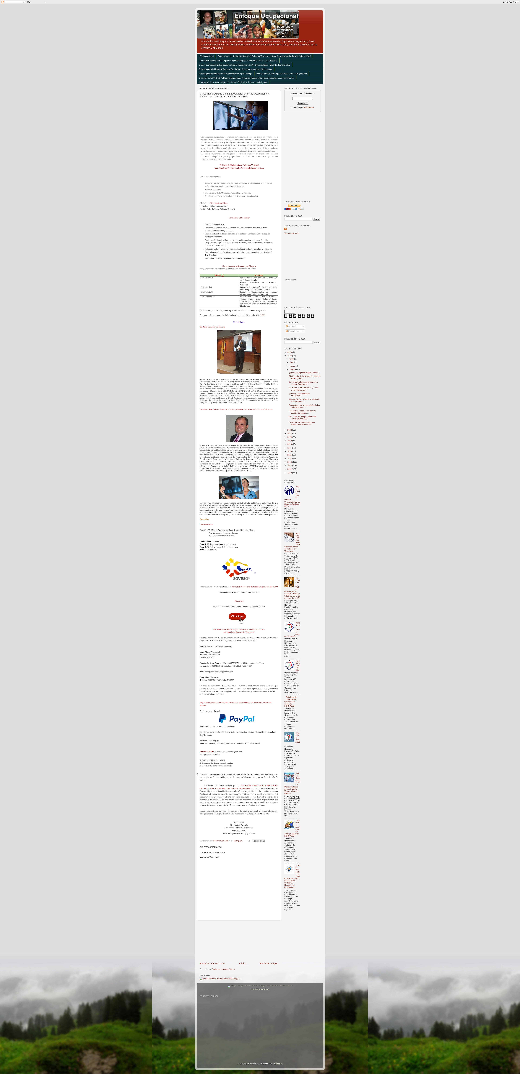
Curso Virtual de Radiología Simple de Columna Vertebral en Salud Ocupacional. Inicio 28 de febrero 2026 (264, 56)
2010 (289, 473)
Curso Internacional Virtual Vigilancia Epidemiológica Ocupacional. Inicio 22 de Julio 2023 (238, 60)
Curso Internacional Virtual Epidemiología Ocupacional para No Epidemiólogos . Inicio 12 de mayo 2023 (244, 65)
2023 (289, 356)
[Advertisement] (239, 941)
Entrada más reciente (212, 963)
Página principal (207, 56)
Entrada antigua (269, 963)
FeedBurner (309, 107)
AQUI (262, 315)
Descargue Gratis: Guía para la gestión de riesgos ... (302, 412)
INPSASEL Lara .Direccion (297, 665)
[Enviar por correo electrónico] (253, 841)
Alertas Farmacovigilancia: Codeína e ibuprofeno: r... (304, 400)
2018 (289, 444)
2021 (289, 433)
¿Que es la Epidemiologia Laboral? (304, 373)
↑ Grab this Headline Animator (260, 989)
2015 (289, 455)
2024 (289, 352)
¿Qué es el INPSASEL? (297, 738)
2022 (289, 430)
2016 (289, 451)
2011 (289, 469)
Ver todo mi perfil (291, 233)
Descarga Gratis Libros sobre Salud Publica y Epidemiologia (225, 73)
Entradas (292, 326)
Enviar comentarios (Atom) (223, 969)
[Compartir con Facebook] (261, 841)
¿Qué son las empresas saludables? (299, 395)
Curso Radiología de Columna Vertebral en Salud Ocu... (302, 423)
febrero (293, 370)
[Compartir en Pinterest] (264, 841)
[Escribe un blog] (256, 841)
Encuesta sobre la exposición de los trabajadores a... (304, 406)
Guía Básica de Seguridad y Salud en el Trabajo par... (303, 389)
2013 (289, 462)
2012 (289, 466)
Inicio (242, 963)
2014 (289, 459)
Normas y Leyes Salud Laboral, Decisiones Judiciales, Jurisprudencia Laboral (233, 82)
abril (292, 362)
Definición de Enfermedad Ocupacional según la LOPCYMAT (290, 701)
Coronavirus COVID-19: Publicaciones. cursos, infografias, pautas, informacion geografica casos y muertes (246, 78)
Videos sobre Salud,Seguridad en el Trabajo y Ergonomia (281, 73)
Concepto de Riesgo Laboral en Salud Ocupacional (302, 418)
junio (292, 359)
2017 (289, 448)
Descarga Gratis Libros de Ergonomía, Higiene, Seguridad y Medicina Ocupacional (235, 69)
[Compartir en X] (258, 841)
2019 (289, 441)
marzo (292, 366)
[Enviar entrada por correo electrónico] (249, 841)
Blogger (278, 1064)
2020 (289, 437)
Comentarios (293, 331)
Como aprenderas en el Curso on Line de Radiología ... (303, 383)
